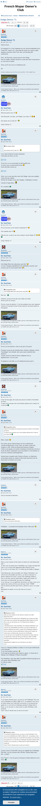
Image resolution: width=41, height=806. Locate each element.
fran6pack (3, 485)
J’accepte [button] (11, 802)
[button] (15, 26)
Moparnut (3, 551)
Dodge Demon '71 (8, 20)
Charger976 (4, 250)
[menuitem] (5, 2)
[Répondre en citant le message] (35, 31)
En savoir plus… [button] (16, 797)
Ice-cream (3, 100)
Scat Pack (3, 34)
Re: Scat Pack (6, 108)
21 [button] (31, 26)
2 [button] (20, 26)
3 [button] (22, 26)
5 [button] (27, 26)
